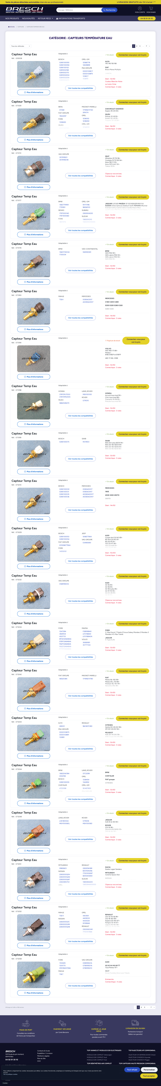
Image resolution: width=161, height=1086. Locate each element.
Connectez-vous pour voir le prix (132, 55)
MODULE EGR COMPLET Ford (97, 1060)
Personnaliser (149, 1070)
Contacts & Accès (43, 1051)
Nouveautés (28, 18)
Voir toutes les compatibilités (80, 88)
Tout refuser (132, 1070)
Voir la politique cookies (10, 1074)
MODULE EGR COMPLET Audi (97, 1057)
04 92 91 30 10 (147, 18)
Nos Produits (12, 18)
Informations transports (71, 18)
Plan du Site (41, 1058)
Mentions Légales (43, 1056)
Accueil (12, 26)
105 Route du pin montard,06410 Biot (14, 1055)
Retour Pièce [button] (44, 18)
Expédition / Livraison (44, 1053)
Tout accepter (149, 1076)
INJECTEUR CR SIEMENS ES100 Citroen (142, 1055)
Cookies (5, 1083)
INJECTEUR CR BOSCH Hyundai (139, 1057)
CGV (39, 1061)
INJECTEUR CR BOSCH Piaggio (139, 1060)
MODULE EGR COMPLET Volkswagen (99, 1055)
